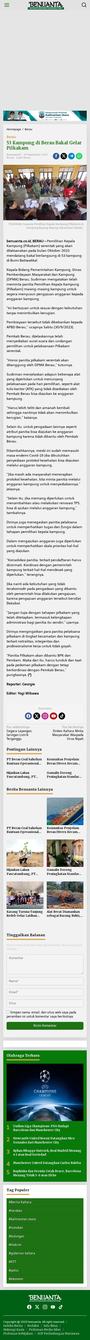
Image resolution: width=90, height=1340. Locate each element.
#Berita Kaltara (20, 1202)
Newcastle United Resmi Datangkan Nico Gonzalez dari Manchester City (44, 1140)
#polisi (14, 1270)
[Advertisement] (45, 60)
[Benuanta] (46, 5)
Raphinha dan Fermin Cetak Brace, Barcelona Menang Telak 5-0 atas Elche (47, 1173)
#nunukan (16, 1228)
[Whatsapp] (79, 156)
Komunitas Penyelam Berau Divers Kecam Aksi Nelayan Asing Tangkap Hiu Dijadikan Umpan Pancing (64, 761)
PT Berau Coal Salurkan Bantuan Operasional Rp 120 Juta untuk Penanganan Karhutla (24, 761)
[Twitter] (36, 716)
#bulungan (16, 1236)
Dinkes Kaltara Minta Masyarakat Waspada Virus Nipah (67, 733)
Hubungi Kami (13, 1330)
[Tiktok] (62, 716)
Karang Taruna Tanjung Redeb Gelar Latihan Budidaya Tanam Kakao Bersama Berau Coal (25, 914)
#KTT (12, 1262)
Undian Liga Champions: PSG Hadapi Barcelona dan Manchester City (41, 1128)
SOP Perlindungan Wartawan (58, 1333)
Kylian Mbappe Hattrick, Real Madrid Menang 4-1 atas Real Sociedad (47, 1152)
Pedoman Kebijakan (18, 1333)
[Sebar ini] (56, 156)
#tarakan (15, 1211)
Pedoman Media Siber (45, 1330)
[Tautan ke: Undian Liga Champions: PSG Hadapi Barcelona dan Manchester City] (45, 1092)
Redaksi (33, 1326)
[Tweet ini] (64, 156)
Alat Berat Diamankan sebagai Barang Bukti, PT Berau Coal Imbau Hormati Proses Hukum (64, 914)
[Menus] (6, 5)
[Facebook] (28, 716)
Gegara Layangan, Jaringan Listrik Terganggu (19, 733)
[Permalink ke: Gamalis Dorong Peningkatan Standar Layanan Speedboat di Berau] (65, 853)
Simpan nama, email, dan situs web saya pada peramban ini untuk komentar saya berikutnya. (41, 1014)
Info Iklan (50, 1326)
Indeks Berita (13, 1326)
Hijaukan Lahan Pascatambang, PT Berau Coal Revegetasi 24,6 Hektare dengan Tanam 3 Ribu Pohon (23, 775)
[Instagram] (45, 716)
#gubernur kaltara (22, 1253)
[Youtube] (53, 716)
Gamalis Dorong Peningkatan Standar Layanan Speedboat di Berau (63, 775)
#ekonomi (16, 1279)
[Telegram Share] (71, 156)
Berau (11, 137)
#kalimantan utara (22, 1219)
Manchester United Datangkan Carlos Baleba (47, 1163)
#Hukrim (15, 1245)
